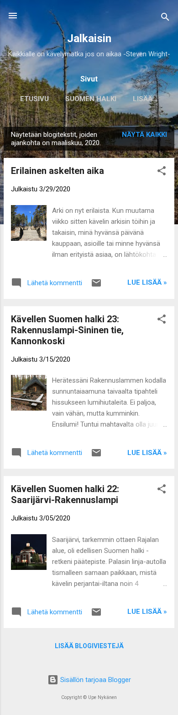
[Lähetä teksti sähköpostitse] (96, 286)
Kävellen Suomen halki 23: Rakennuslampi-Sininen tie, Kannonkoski (67, 330)
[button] (161, 172)
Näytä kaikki (144, 134)
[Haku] (165, 18)
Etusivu (34, 99)
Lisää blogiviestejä (89, 646)
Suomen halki (90, 99)
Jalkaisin (89, 38)
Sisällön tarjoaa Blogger (94, 680)
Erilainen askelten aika (57, 170)
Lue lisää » (147, 282)
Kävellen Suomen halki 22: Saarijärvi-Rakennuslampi (65, 494)
